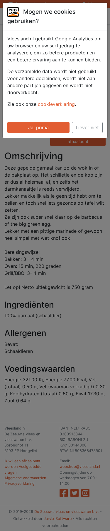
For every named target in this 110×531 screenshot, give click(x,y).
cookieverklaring (56, 104)
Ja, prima (38, 127)
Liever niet (87, 127)
